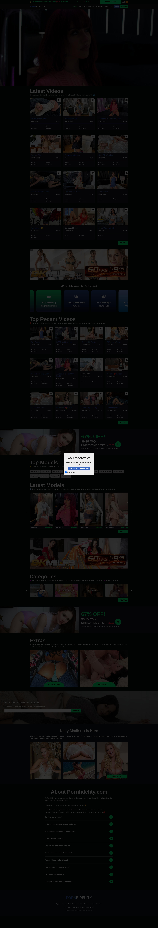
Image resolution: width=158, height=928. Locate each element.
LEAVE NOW (84, 468)
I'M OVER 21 (73, 468)
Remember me (71, 472)
